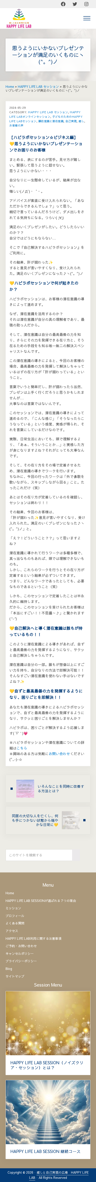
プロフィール (15, 916)
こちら (22, 748)
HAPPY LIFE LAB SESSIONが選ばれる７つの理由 (41, 901)
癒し (81, 121)
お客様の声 (16, 125)
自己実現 (71, 121)
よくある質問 (15, 923)
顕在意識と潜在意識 (51, 121)
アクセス (12, 931)
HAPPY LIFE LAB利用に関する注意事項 (33, 939)
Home (10, 86)
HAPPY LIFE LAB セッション (38, 86)
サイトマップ (15, 976)
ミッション (13, 908)
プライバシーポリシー (21, 961)
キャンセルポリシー (20, 954)
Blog (9, 969)
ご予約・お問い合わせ (21, 946)
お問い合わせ (59, 753)
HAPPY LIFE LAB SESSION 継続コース (45, 1151)
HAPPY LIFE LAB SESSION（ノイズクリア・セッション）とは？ (46, 1065)
